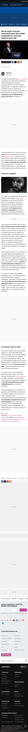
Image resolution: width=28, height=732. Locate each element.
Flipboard (18, 62)
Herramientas (17, 638)
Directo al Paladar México (7, 721)
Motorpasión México (19, 721)
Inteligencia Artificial (19, 650)
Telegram (17, 620)
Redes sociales (5, 644)
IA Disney (21, 598)
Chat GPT (14, 598)
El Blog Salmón (17, 703)
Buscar (26, 660)
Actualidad (17, 635)
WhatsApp (4, 650)
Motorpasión (17, 694)
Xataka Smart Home (6, 681)
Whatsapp (24, 24)
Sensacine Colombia (19, 719)
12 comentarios (7, 62)
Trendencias (4, 703)
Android (18, 24)
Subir (22, 666)
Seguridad (9, 478)
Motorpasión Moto (18, 696)
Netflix (16, 647)
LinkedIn (3, 623)
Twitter (15, 62)
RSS (20, 620)
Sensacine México (18, 717)
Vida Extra (16, 676)
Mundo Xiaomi (5, 683)
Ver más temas (6, 654)
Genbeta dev (17, 641)
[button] (9, 73)
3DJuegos (16, 674)
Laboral (16, 644)
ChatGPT (5, 24)
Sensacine (16, 684)
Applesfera (4, 678)
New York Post (9, 156)
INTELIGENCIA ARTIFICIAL (16, 4)
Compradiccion (5, 707)
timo (3, 647)
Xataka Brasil (4, 717)
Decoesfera (4, 705)
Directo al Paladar (6, 694)
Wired (18, 198)
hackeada (21, 478)
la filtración (21, 79)
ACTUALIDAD (4, 4)
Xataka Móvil (4, 676)
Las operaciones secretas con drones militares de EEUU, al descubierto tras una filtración (13, 419)
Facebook (13, 62)
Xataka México (5, 715)
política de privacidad (21, 613)
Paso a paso (5, 635)
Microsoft (11, 24)
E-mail (21, 62)
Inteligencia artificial (6, 638)
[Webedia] (24, 1)
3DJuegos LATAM (18, 715)
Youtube (14, 620)
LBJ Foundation (13, 415)
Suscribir (23, 610)
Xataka (3, 674)
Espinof (16, 686)
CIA (15, 478)
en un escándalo (21, 376)
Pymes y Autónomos (19, 705)
